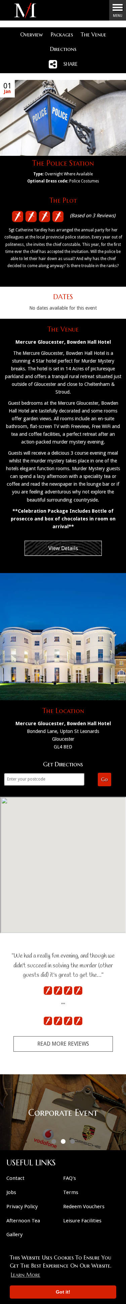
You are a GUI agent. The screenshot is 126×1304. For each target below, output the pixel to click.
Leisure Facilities (82, 1221)
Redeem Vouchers (83, 1206)
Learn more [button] (25, 1274)
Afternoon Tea (23, 1221)
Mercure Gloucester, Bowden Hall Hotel (63, 342)
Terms (70, 1192)
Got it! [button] (63, 1292)
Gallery (14, 1234)
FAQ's (69, 1178)
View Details (63, 548)
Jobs (11, 1192)
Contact (15, 1178)
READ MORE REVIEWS (63, 1044)
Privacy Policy (22, 1206)
